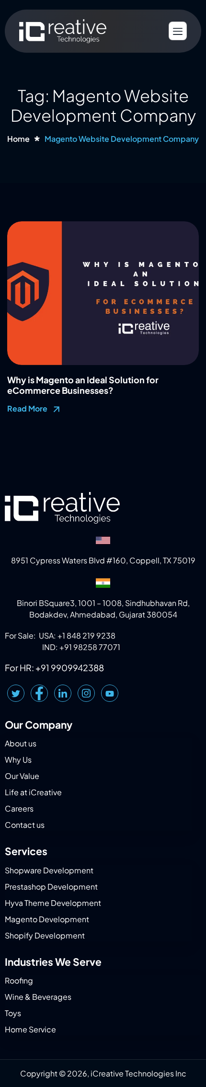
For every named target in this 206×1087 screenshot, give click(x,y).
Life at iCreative (33, 792)
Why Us (18, 760)
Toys (13, 1013)
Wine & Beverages (38, 997)
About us (20, 743)
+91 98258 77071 (89, 647)
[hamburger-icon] (178, 31)
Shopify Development (45, 935)
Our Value (22, 776)
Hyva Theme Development (53, 903)
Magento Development (47, 919)
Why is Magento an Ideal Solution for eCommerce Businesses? (83, 385)
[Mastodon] (109, 693)
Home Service (30, 1029)
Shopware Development (49, 870)
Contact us (25, 825)
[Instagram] (86, 693)
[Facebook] (39, 693)
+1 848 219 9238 (86, 635)
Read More (28, 408)
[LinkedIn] (62, 693)
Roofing (19, 980)
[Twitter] (15, 693)
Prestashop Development (51, 886)
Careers (19, 808)
